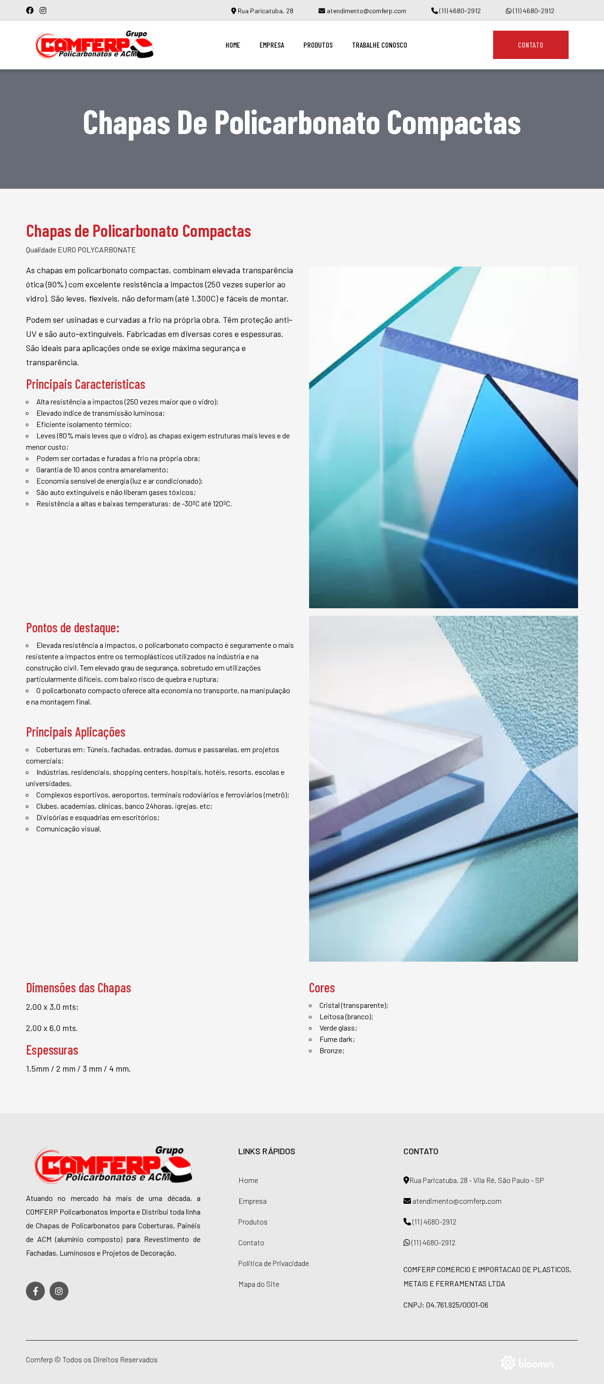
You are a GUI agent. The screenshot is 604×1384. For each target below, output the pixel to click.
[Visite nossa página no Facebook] (33, 10)
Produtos (318, 44)
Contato (531, 44)
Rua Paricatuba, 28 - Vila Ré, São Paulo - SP (476, 1179)
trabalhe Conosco (379, 44)
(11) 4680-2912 (459, 11)
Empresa (272, 44)
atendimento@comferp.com (365, 11)
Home (233, 44)
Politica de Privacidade (273, 1262)
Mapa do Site (258, 1283)
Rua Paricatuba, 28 (265, 11)
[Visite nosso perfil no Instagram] (45, 10)
